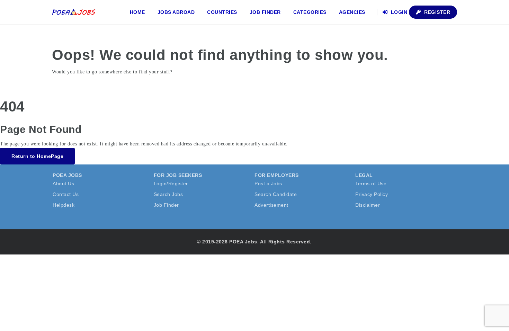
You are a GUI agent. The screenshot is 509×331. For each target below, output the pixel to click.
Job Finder (265, 12)
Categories (310, 12)
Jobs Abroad (176, 12)
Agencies (352, 12)
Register (436, 12)
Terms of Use (370, 183)
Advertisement (271, 205)
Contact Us (66, 194)
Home (137, 12)
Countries (222, 12)
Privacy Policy (371, 194)
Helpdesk (63, 205)
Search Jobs (168, 194)
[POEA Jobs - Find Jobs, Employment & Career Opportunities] (74, 12)
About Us (63, 183)
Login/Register (171, 183)
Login (398, 12)
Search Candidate (275, 194)
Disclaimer (367, 205)
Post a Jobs (268, 183)
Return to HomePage (37, 156)
